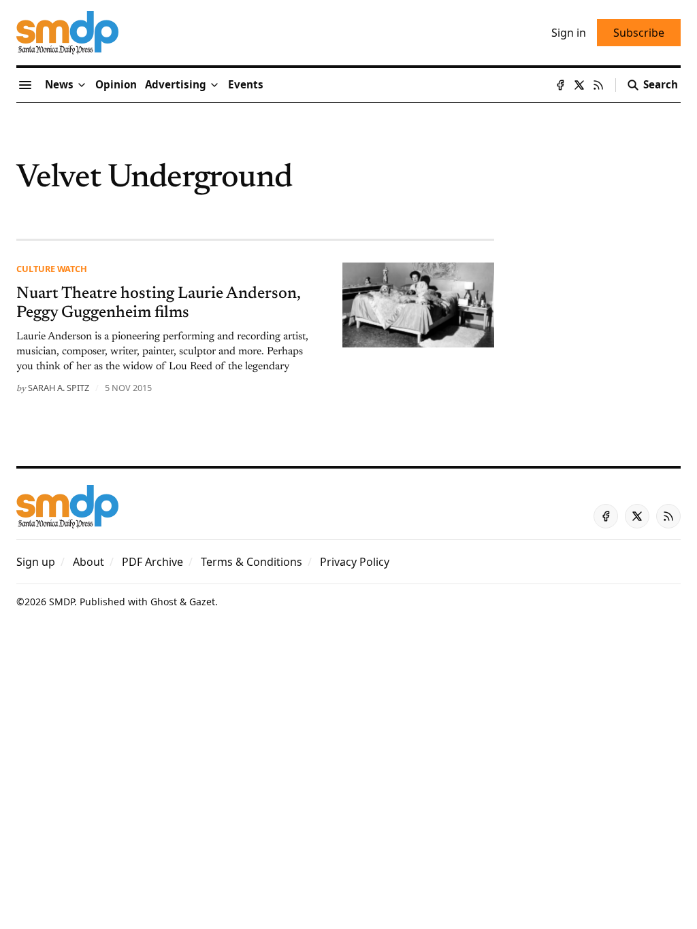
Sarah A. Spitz (58, 388)
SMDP (61, 601)
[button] (175, 85)
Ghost (163, 601)
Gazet (202, 601)
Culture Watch (51, 269)
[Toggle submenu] (81, 85)
